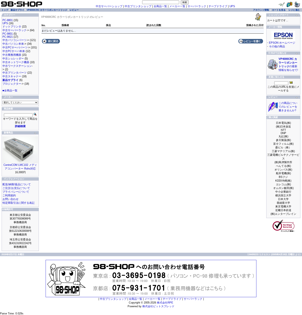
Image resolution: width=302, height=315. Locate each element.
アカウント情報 (261, 10)
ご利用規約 (9, 195)
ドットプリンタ (11, 26)
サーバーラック (197, 6)
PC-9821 (7, 36)
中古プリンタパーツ (14, 72)
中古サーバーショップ (109, 6)
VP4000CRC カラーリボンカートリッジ (47, 10)
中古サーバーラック (14, 30)
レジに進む (294, 10)
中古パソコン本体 (13, 43)
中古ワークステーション (17, 65)
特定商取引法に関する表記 (18, 202)
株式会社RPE (165, 302)
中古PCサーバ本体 (13, 51)
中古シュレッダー (13, 58)
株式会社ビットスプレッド (158, 306)
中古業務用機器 (11, 54)
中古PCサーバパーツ (15, 47)
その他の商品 (277, 46)
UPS (232, 6)
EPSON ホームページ (282, 42)
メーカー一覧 (177, 6)
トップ (4, 10)
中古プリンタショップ (138, 6)
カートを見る (279, 10)
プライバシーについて (15, 191)
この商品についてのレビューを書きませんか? (288, 106)
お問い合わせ (10, 199)
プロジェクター (11, 83)
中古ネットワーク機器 (15, 62)
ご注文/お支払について (16, 188)
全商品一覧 (160, 6)
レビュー (74, 10)
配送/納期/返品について (16, 184)
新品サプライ (17, 10)
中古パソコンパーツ (14, 40)
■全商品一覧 (9, 90)
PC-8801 (7, 20)
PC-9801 (7, 33)
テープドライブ (218, 6)
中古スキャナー (11, 76)
